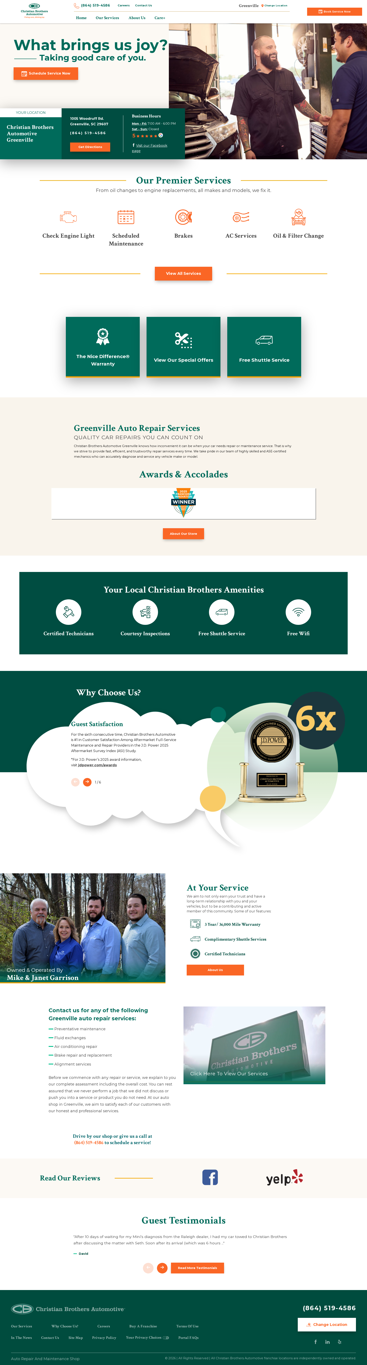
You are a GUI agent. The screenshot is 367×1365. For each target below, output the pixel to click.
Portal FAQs (188, 1337)
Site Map (76, 1337)
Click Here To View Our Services (229, 1074)
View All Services (183, 273)
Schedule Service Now (49, 73)
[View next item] (87, 782)
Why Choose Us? (64, 1326)
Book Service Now (337, 11)
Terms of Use (187, 1326)
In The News (21, 1337)
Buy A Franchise (143, 1326)
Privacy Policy (104, 1337)
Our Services (21, 1326)
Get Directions (90, 147)
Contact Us (143, 5)
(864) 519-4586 (95, 5)
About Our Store (183, 534)
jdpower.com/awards (97, 765)
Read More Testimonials (197, 1268)
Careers (124, 5)
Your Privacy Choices (144, 1337)
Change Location (275, 5)
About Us (215, 970)
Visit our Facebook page (149, 148)
